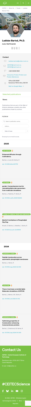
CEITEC (4, 8)
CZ (18, 3)
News (5, 99)
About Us (11, 8)
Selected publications (12, 94)
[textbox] (15, 131)
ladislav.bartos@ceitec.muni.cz (18, 61)
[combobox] (15, 131)
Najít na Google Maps (15, 86)
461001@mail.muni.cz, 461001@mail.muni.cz (14, 66)
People (18, 8)
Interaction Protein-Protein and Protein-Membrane (16, 76)
